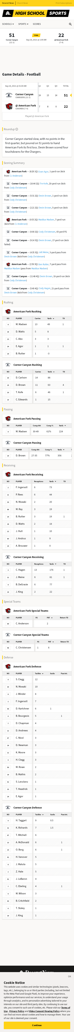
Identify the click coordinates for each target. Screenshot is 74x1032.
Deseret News (8, 3)
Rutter (20, 353)
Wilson (21, 893)
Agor (19, 346)
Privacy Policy (16, 1011)
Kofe (19, 392)
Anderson (22, 623)
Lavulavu (22, 781)
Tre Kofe (44, 183)
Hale (19, 871)
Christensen (23, 647)
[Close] (70, 977)
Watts (20, 331)
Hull (19, 531)
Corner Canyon (12, 40)
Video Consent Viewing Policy (44, 1011)
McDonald (22, 842)
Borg (20, 849)
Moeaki (21, 502)
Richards (21, 827)
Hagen (20, 570)
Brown (21, 385)
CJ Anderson (16, 175)
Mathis (20, 774)
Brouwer (21, 545)
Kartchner (22, 708)
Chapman (22, 723)
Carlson (21, 377)
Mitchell (21, 835)
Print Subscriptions (64, 3)
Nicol (20, 738)
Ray (19, 509)
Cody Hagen (44, 288)
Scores (37, 24)
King (19, 591)
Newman (22, 745)
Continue (37, 1025)
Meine (20, 577)
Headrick (21, 789)
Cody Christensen (18, 187)
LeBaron (21, 879)
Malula (20, 864)
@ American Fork (61, 40)
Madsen (21, 324)
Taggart (21, 820)
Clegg (20, 679)
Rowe (20, 767)
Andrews (22, 730)
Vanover (21, 857)
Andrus (21, 538)
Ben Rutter (43, 264)
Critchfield (22, 901)
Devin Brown (45, 195)
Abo (19, 339)
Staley (20, 908)
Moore (20, 752)
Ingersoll (21, 487)
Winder (21, 694)
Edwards (21, 399)
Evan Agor (43, 171)
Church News (22, 3)
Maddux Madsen (46, 219)
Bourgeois (22, 716)
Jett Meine (43, 252)
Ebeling (21, 886)
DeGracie (22, 584)
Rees (19, 494)
